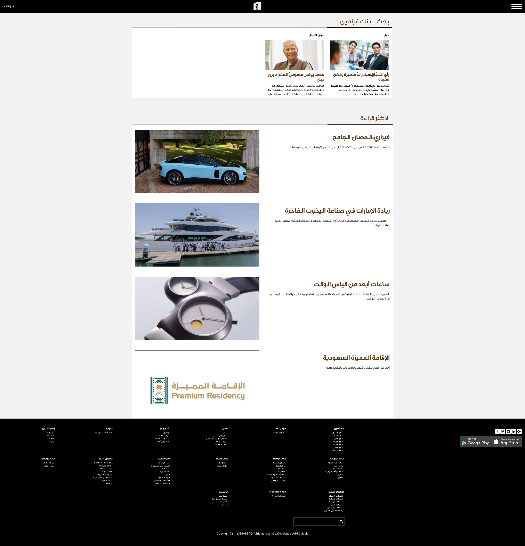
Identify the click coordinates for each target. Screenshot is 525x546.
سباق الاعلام (338, 436)
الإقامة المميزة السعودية (356, 357)
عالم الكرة (280, 466)
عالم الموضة (337, 458)
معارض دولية (106, 458)
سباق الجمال (337, 447)
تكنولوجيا (165, 428)
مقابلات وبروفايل (278, 480)
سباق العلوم (337, 444)
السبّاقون (339, 428)
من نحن (224, 505)
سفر (168, 475)
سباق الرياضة (337, 441)
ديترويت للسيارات (104, 475)
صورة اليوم (49, 466)
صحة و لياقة (222, 463)
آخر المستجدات (279, 433)
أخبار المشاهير (164, 463)
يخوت (51, 441)
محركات (109, 428)
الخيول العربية (279, 463)
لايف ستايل (164, 458)
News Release (278, 496)
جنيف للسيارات (105, 469)
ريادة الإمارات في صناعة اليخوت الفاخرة (337, 210)
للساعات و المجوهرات (102, 478)
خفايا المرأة (165, 472)
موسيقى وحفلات (162, 483)
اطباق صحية (222, 466)
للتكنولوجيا (107, 480)
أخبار (225, 433)
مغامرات (281, 472)
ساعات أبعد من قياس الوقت (352, 284)
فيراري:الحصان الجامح (361, 137)
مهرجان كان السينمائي (160, 466)
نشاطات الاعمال (336, 496)
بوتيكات (50, 433)
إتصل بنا (223, 502)
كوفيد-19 (281, 428)
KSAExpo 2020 (105, 466)
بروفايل (166, 433)
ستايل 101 (339, 475)
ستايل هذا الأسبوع (335, 463)
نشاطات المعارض (335, 508)
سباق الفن (338, 439)
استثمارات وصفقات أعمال (216, 439)
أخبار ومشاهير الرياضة (276, 475)
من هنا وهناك (48, 458)
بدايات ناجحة (221, 441)
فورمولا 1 (281, 469)
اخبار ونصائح (337, 469)
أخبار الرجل (165, 469)
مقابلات (50, 439)
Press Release (277, 491)
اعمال (225, 428)
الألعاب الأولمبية (278, 478)
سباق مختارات (337, 450)
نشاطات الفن (337, 505)
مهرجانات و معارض (162, 480)
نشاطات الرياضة (336, 502)
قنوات (10, 6)
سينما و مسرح (164, 478)
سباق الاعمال (337, 433)
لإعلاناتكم (222, 496)
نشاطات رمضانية (336, 499)
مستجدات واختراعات (103, 433)
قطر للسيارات (106, 472)
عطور (340, 478)
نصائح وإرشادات (220, 444)
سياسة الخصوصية (219, 499)
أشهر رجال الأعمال (219, 436)
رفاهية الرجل (48, 428)
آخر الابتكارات (164, 436)
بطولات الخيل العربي (333, 511)
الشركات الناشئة (162, 439)
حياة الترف (50, 436)
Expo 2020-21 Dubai (103, 463)
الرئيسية (223, 491)
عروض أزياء (338, 466)
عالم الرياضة (279, 458)
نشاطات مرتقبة (336, 491)
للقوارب (108, 483)
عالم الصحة (222, 458)
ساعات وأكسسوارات (334, 472)
